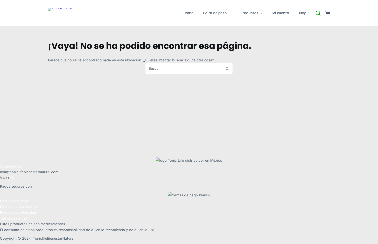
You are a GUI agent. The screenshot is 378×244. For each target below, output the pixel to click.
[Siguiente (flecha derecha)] (370, 122)
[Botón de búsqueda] (227, 68)
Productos (249, 13)
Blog (302, 13)
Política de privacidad (18, 212)
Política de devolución (18, 206)
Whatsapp (19, 177)
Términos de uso (13, 218)
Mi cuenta (280, 13)
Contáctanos (10, 166)
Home (188, 13)
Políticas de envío (14, 201)
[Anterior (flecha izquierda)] (7, 122)
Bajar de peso (215, 13)
